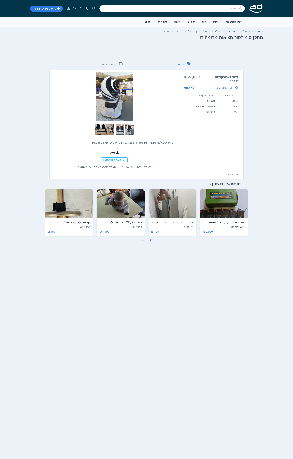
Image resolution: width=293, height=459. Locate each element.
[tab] (184, 64)
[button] (151, 240)
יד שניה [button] (191, 22)
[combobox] (172, 8)
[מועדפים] (75, 9)
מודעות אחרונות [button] (233, 22)
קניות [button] (177, 22)
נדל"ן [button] (215, 22)
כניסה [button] (147, 22)
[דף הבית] (256, 8)
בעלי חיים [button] (162, 22)
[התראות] (81, 9)
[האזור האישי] (68, 9)
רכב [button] (204, 22)
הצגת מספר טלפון (112, 159)
